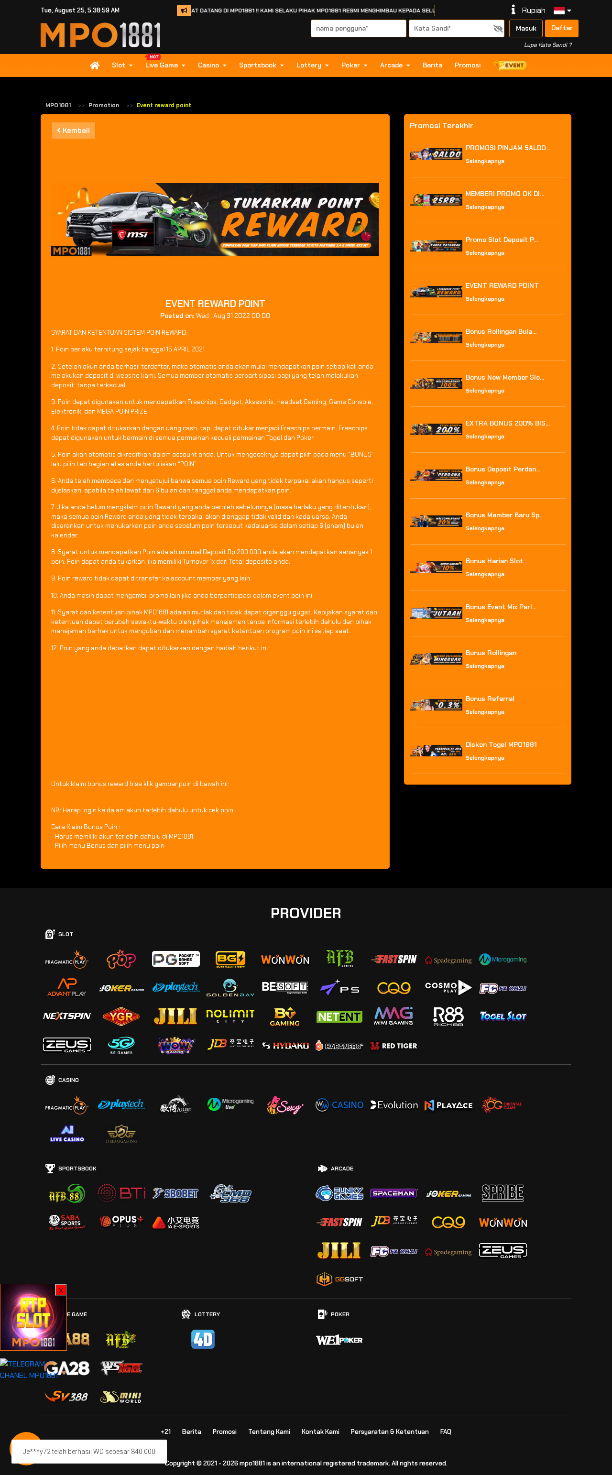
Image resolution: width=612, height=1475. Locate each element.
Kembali (75, 130)
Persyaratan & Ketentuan (390, 1432)
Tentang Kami (269, 1432)
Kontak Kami (320, 1432)
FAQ (445, 1432)
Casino (208, 65)
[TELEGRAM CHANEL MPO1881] (33, 1369)
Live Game (161, 65)
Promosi (468, 65)
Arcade (391, 65)
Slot (118, 65)
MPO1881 (58, 105)
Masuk (526, 28)
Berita (432, 65)
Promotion (103, 105)
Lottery (308, 65)
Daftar (562, 27)
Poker (350, 65)
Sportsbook (257, 65)
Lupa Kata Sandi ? (547, 45)
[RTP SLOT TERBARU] (33, 1316)
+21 (166, 1432)
